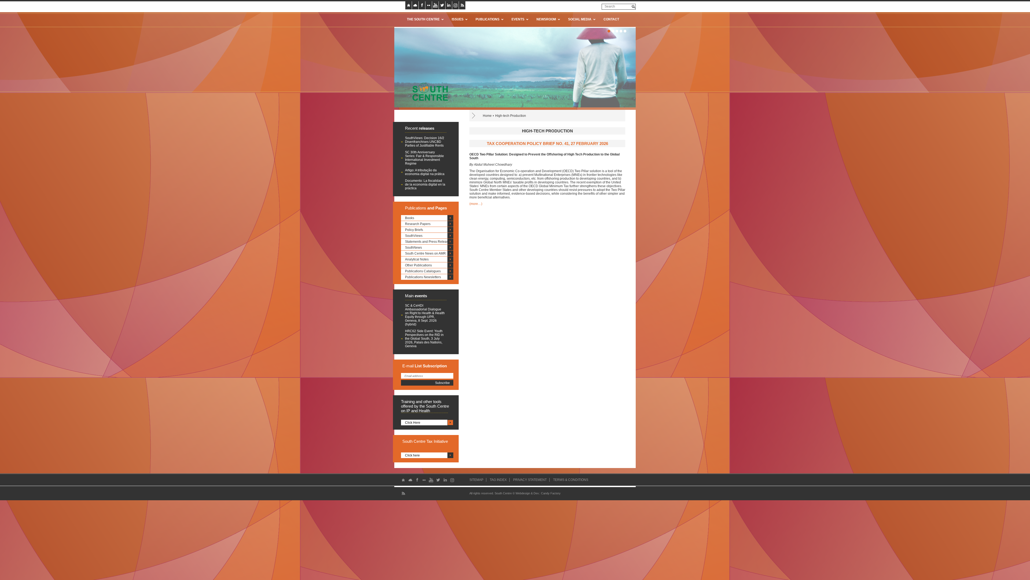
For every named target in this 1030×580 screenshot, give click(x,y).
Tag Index (498, 480)
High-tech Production (510, 116)
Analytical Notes (417, 259)
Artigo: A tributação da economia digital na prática (424, 172)
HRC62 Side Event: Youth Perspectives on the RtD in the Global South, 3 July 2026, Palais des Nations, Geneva (424, 338)
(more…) (475, 204)
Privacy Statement (530, 480)
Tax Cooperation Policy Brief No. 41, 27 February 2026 (547, 143)
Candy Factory (551, 493)
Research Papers (418, 224)
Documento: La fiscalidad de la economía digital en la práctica (425, 184)
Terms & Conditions (570, 480)
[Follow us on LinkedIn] (449, 5)
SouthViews (413, 236)
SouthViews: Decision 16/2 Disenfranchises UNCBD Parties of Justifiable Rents (424, 141)
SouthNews (413, 247)
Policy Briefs (414, 230)
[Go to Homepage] (428, 91)
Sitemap (476, 480)
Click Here (412, 423)
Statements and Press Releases (428, 242)
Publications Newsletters (423, 277)
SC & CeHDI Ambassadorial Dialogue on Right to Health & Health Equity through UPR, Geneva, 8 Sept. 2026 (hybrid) (425, 315)
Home (487, 116)
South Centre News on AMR (425, 253)
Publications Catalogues (423, 271)
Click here (412, 455)
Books (409, 218)
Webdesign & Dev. (527, 493)
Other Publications (418, 265)
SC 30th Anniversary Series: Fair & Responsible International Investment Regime (424, 157)
